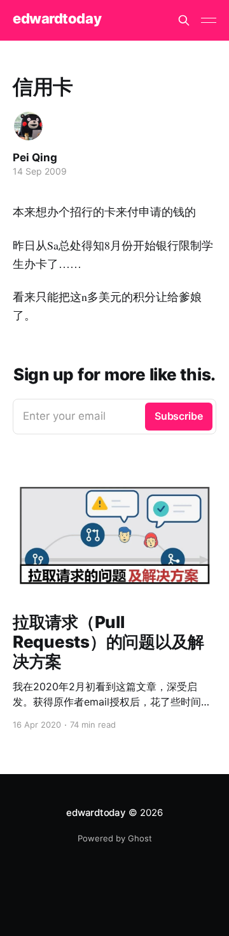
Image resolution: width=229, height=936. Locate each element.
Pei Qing (35, 157)
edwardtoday (57, 18)
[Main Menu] (208, 20)
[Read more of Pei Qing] (28, 126)
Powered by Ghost (115, 838)
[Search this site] (184, 20)
